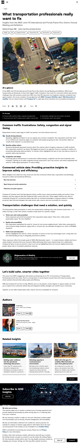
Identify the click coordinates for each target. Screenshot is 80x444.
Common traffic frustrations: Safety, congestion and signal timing (19, 116)
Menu (7, 2)
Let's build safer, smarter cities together (51, 118)
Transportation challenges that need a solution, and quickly (55, 116)
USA (12, 32)
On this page (6, 113)
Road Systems (46, 32)
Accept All (71, 440)
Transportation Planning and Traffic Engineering (35, 32)
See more (70, 380)
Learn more (71, 259)
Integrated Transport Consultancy (22, 32)
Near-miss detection (10, 181)
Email (27, 314)
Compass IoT (31, 99)
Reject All (58, 440)
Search (77, 2)
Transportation (56, 32)
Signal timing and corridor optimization (15, 185)
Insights (5, 8)
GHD (2, 2)
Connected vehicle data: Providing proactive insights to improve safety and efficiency (21, 118)
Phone (18, 314)
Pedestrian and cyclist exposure (13, 190)
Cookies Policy (44, 425)
